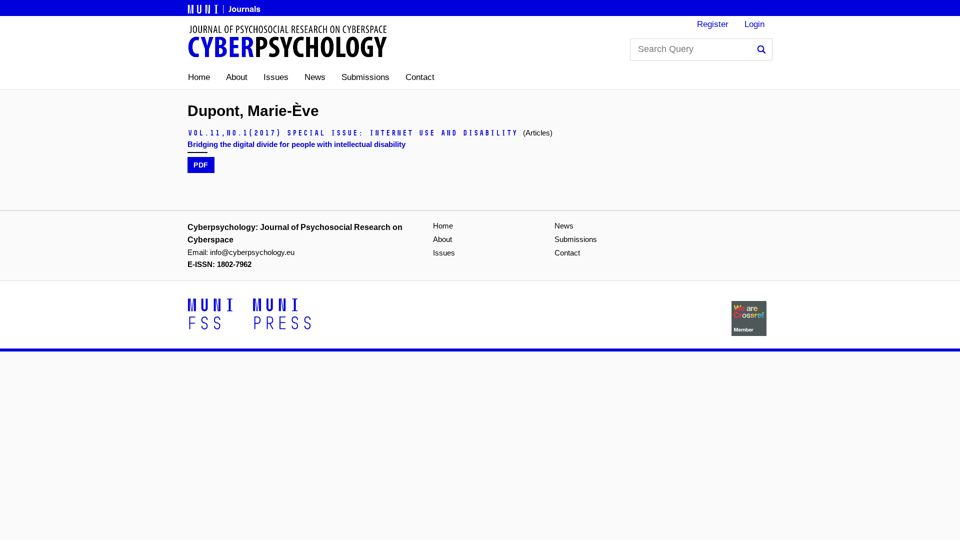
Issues (276, 77)
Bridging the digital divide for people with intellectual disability (297, 144)
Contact (420, 77)
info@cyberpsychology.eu (252, 252)
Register (712, 24)
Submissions (366, 77)
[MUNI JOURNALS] (225, 7)
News (315, 77)
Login (754, 24)
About (237, 77)
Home (199, 77)
